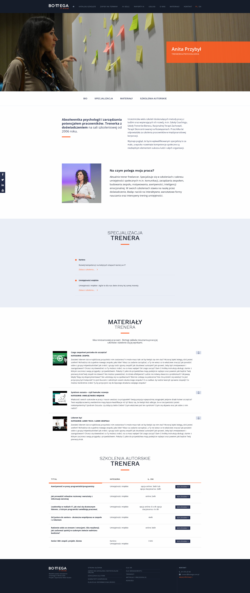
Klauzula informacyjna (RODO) (101, 582)
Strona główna (95, 567)
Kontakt (188, 6)
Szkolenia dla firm (96, 576)
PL (196, 6)
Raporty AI (139, 6)
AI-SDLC (126, 6)
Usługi (152, 6)
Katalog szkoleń (87, 6)
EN (200, 6)
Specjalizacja (104, 98)
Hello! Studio (67, 578)
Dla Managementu (134, 571)
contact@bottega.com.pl (190, 574)
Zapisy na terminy (109, 6)
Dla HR (129, 567)
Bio (85, 98)
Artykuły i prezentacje (136, 577)
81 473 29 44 (186, 572)
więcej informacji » (185, 577)
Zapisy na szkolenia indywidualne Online (103, 571)
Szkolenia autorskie (153, 98)
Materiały (174, 6)
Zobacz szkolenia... (87, 269)
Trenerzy (130, 574)
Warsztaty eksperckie (97, 579)
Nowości (130, 580)
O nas (162, 6)
